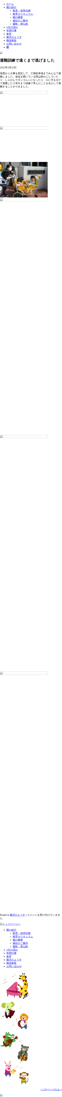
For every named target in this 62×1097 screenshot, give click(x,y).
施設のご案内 (20, 20)
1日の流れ (12, 27)
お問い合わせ (14, 43)
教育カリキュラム (23, 14)
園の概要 (18, 17)
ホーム (10, 4)
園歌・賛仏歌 (20, 24)
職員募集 (11, 40)
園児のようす (14, 37)
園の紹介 (11, 7)
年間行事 (11, 30)
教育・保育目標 (22, 10)
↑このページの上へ (51, 1089)
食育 (8, 34)
